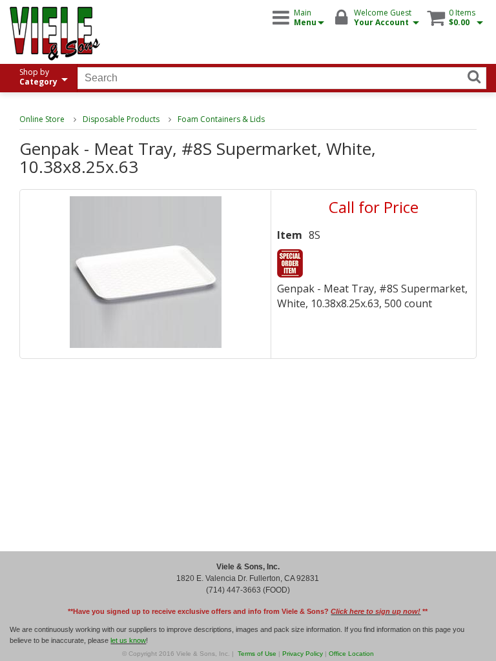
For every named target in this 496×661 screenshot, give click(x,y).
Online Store (42, 119)
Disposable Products (121, 119)
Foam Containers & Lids (221, 119)
